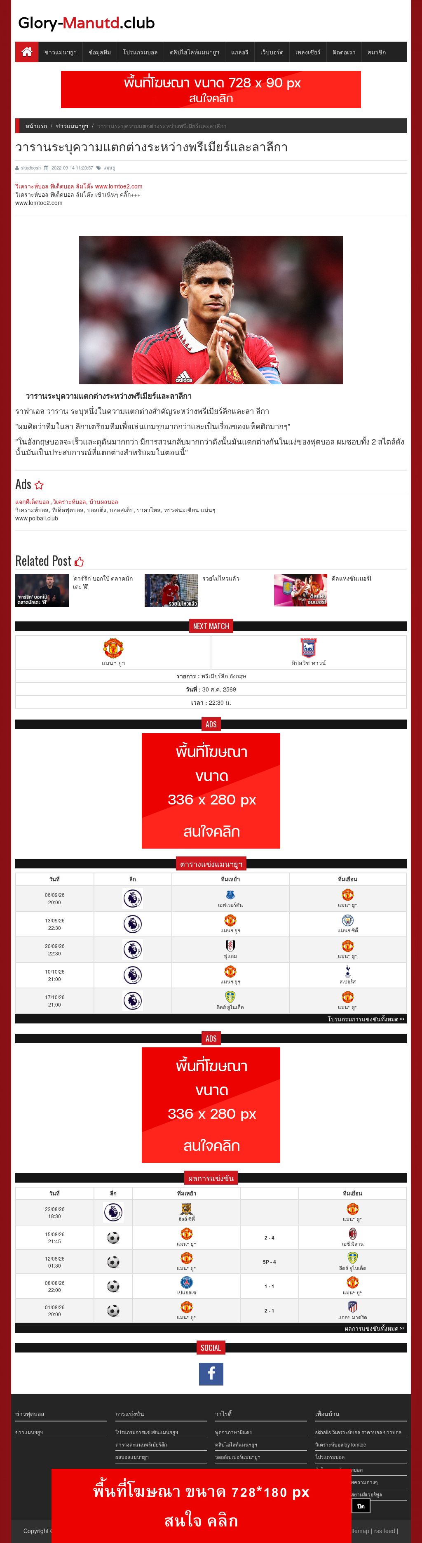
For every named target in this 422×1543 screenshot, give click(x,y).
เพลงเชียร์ (308, 51)
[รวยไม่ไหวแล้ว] (173, 590)
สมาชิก (377, 51)
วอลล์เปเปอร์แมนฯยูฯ (237, 1456)
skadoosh (31, 167)
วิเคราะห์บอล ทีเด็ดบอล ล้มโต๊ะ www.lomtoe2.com (79, 186)
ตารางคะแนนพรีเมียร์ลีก (141, 1444)
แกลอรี (240, 51)
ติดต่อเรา (344, 51)
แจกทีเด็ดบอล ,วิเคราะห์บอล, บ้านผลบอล (66, 501)
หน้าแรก (36, 126)
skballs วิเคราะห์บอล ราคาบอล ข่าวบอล (358, 1431)
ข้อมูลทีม (100, 51)
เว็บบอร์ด (272, 51)
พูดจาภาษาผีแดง (233, 1431)
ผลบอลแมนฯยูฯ (132, 1456)
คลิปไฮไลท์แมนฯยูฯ (194, 51)
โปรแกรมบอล (140, 51)
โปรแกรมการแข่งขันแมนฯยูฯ (146, 1431)
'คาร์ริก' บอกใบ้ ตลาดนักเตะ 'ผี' (103, 582)
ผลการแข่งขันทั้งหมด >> (375, 1328)
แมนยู (109, 167)
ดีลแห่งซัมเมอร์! (351, 578)
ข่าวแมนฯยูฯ (61, 51)
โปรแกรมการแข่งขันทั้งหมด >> (366, 1018)
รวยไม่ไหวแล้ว (220, 578)
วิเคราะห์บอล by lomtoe (340, 1444)
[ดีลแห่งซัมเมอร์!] (303, 590)
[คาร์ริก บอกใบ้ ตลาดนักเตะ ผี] (44, 590)
